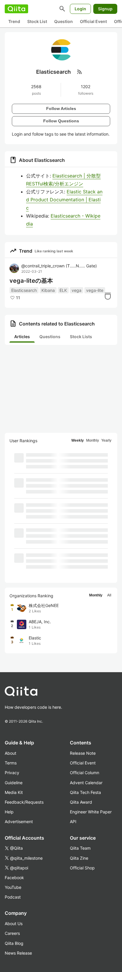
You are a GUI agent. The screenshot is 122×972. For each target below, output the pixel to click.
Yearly (106, 440)
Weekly (77, 440)
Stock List (37, 21)
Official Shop (82, 867)
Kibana (48, 290)
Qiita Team (80, 848)
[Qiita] (16, 8)
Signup (105, 8)
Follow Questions (61, 121)
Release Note (83, 753)
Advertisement (19, 821)
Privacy (12, 772)
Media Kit (14, 792)
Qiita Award (81, 802)
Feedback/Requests (24, 802)
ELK (63, 290)
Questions (49, 336)
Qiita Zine (79, 858)
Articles (22, 336)
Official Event (93, 21)
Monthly (92, 440)
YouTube (13, 887)
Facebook (14, 877)
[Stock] (108, 296)
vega (76, 290)
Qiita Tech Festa (85, 792)
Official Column (84, 772)
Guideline (14, 782)
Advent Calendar (86, 782)
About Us (14, 923)
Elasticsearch (24, 290)
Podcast (13, 896)
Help (9, 811)
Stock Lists (81, 336)
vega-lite (94, 290)
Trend (14, 21)
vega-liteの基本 (31, 280)
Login (80, 8)
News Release (18, 952)
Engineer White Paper (91, 811)
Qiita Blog (14, 943)
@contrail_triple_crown (59, 265)
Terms (11, 762)
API (73, 821)
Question (63, 21)
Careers (12, 933)
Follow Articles (61, 108)
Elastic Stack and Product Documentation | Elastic (64, 199)
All (109, 595)
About (10, 753)
